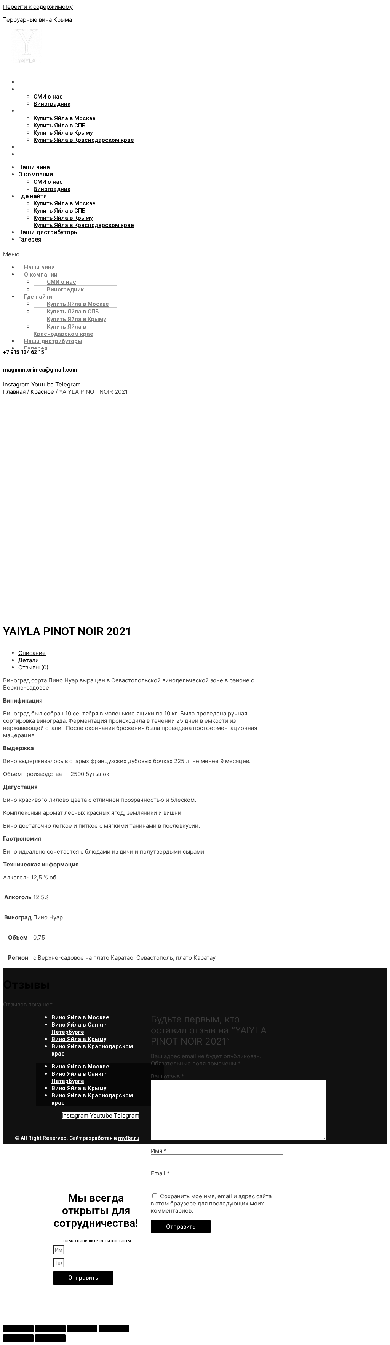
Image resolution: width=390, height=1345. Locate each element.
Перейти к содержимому (38, 6)
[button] (147, 254)
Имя (159, 1150)
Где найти (33, 110)
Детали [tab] (28, 660)
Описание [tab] (32, 653)
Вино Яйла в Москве (80, 1017)
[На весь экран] (50, 1328)
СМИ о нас (48, 96)
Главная (14, 391)
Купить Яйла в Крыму (63, 132)
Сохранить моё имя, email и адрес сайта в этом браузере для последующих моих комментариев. (211, 1203)
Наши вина (34, 82)
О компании (35, 89)
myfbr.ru (128, 1138)
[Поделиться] (82, 1328)
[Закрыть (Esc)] (114, 1328)
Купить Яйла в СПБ (59, 125)
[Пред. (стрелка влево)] (18, 1338)
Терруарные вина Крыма (37, 19)
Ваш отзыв (167, 1076)
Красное (42, 391)
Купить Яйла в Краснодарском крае (84, 140)
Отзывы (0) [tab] (33, 667)
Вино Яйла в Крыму (78, 1039)
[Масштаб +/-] (18, 1328)
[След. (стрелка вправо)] (50, 1338)
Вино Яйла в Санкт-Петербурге (79, 1028)
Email (160, 1173)
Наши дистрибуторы (49, 147)
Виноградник (52, 103)
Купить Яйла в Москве (65, 118)
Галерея (30, 154)
